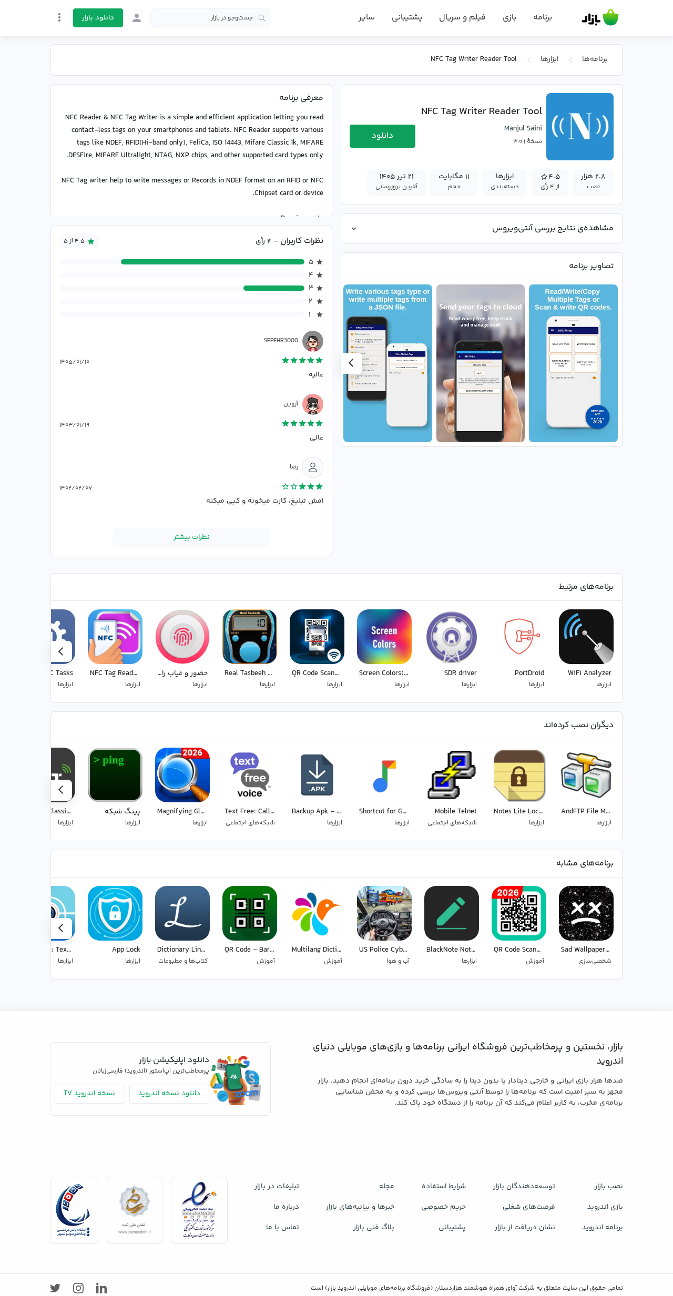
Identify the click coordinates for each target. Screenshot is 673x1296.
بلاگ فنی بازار (373, 1227)
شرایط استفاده (444, 1186)
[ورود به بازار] (136, 17)
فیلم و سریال (462, 17)
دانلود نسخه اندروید (169, 1093)
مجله (386, 1186)
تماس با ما (282, 1227)
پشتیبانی (407, 17)
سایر (367, 18)
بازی (509, 18)
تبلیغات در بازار (276, 1186)
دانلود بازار (98, 18)
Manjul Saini (523, 129)
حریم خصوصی (443, 1207)
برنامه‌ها (595, 59)
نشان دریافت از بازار (525, 1227)
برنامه (542, 18)
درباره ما (286, 1207)
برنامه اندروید (602, 1227)
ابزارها (549, 59)
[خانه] (600, 18)
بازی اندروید (605, 1207)
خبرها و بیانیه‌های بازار (360, 1207)
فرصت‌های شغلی (529, 1207)
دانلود (382, 135)
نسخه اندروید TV (89, 1093)
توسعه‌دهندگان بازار (524, 1186)
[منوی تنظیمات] (59, 17)
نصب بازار (609, 1186)
